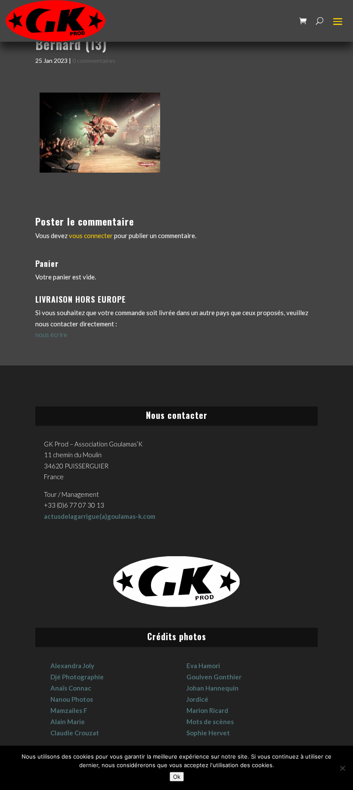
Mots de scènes (210, 721)
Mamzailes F (68, 710)
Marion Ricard (207, 710)
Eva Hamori (203, 665)
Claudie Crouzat (74, 733)
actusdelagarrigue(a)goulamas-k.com (99, 516)
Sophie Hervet (208, 733)
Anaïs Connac (70, 688)
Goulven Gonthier (214, 677)
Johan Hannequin (212, 688)
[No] (342, 768)
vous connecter (91, 235)
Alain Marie (67, 721)
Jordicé (197, 699)
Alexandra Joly (72, 665)
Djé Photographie (77, 677)
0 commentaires (93, 60)
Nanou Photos (71, 699)
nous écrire (51, 334)
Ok (176, 776)
